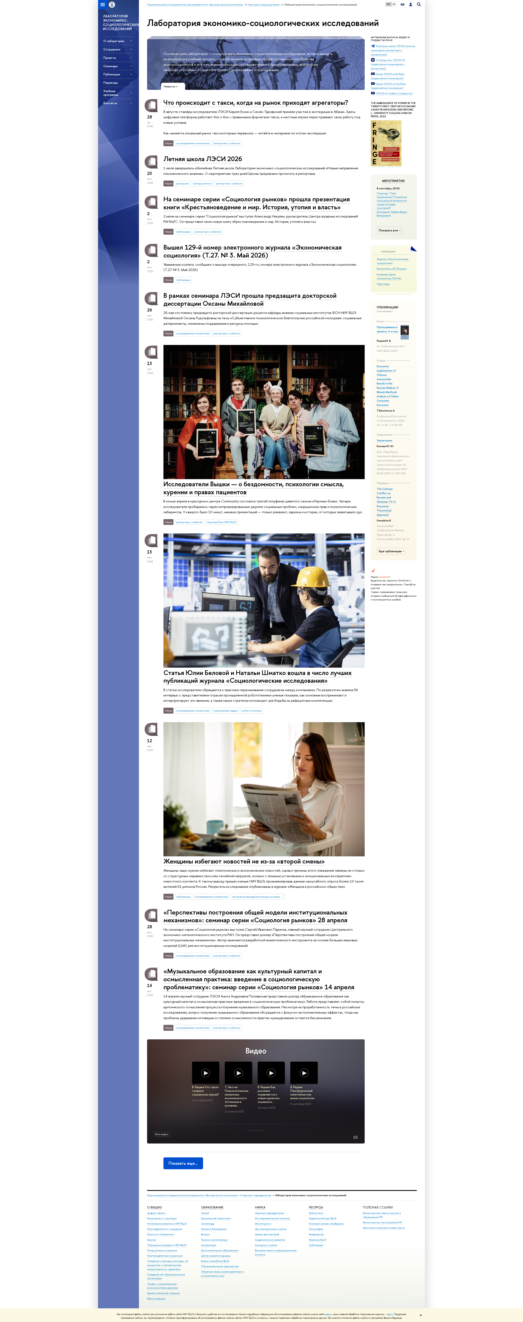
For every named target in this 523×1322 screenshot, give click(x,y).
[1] (248, 1130)
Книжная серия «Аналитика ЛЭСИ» (389, 276)
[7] (263, 1130)
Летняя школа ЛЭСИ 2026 (202, 158)
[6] (261, 1130)
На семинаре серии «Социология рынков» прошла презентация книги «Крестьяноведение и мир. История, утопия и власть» (256, 202)
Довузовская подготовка (216, 1218)
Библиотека (316, 1213)
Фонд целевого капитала (162, 1250)
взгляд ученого (202, 183)
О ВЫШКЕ (154, 1207)
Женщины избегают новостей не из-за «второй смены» (244, 861)
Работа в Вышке (156, 1298)
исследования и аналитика (192, 143)
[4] (256, 1130)
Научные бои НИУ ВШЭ (221, 522)
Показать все (388, 230)
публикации (183, 231)
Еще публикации (390, 551)
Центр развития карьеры (216, 1255)
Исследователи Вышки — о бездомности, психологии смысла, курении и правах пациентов (253, 487)
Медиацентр (316, 1234)
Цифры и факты (156, 1213)
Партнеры (383, 284)
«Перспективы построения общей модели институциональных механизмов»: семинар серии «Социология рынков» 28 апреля (255, 916)
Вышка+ (205, 1234)
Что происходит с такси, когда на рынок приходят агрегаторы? (255, 102)
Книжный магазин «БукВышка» (326, 1223)
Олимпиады (208, 1223)
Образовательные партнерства (220, 1266)
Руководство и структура (162, 1218)
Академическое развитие (270, 1240)
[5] (258, 1130)
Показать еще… (183, 1163)
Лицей (205, 1213)
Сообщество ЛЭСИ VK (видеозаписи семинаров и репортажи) (388, 64)
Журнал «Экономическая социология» (392, 261)
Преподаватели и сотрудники (164, 1229)
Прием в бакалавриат (214, 1229)
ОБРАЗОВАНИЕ (212, 1207)
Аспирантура (208, 1245)
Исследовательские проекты (272, 1218)
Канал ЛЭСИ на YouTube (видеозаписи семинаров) (388, 86)
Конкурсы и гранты (266, 1245)
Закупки (151, 1240)
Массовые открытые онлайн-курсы (384, 1227)
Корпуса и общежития (160, 1234)
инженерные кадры (225, 710)
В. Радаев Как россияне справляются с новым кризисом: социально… (269, 1094)
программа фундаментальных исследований (258, 896)
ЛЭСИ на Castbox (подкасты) (394, 93)
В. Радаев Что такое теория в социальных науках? (205, 1090)
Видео (255, 1050)
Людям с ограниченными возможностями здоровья (162, 1286)
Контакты (110, 103)
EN (394, 4)
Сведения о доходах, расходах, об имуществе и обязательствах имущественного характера (167, 1265)
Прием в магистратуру (214, 1240)
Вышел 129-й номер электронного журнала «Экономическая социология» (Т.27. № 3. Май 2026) (252, 251)
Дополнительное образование (219, 1250)
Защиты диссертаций (267, 1234)
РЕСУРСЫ (316, 1207)
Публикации (316, 1245)
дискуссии (182, 183)
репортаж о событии (227, 143)
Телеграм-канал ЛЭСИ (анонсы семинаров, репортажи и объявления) (393, 50)
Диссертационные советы (271, 1229)
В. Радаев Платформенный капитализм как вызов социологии (302, 1092)
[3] (253, 1130)
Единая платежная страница (163, 1293)
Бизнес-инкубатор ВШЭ (215, 1261)
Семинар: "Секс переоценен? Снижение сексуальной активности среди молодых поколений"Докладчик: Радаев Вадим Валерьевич (392, 204)
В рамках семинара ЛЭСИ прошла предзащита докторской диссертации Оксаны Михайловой (249, 299)
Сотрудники (111, 49)
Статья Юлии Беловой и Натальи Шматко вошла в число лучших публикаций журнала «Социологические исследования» (257, 676)
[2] (251, 1130)
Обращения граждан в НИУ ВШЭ (166, 1245)
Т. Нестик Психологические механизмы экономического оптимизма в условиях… (236, 1096)
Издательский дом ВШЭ (322, 1218)
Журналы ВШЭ (317, 1240)
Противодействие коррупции (165, 1255)
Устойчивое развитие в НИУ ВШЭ (167, 1223)
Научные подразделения (256, 1195)
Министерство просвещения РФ (382, 1222)
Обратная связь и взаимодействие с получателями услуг (222, 1273)
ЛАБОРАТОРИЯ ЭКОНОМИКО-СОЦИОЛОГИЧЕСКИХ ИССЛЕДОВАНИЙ (121, 22)
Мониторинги (263, 1223)
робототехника (251, 710)
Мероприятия (393, 181)
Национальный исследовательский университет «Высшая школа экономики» (192, 1195)
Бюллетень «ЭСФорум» (392, 268)
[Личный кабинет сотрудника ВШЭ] (411, 4)
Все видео (161, 1134)
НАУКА (260, 1207)
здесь (329, 1314)
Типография (316, 1229)
